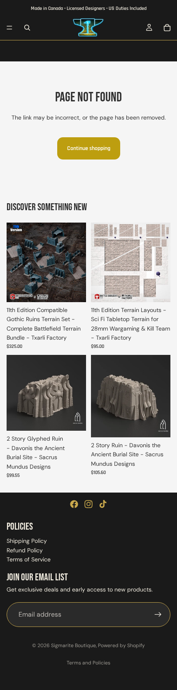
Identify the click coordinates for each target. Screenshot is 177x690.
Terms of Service (29, 559)
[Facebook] (74, 504)
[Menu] (9, 27)
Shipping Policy (27, 541)
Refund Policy (25, 550)
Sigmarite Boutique (73, 645)
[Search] (27, 28)
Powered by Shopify (121, 645)
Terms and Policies (88, 662)
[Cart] (167, 28)
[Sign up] (158, 614)
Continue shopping (88, 148)
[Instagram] (88, 504)
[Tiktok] (103, 504)
